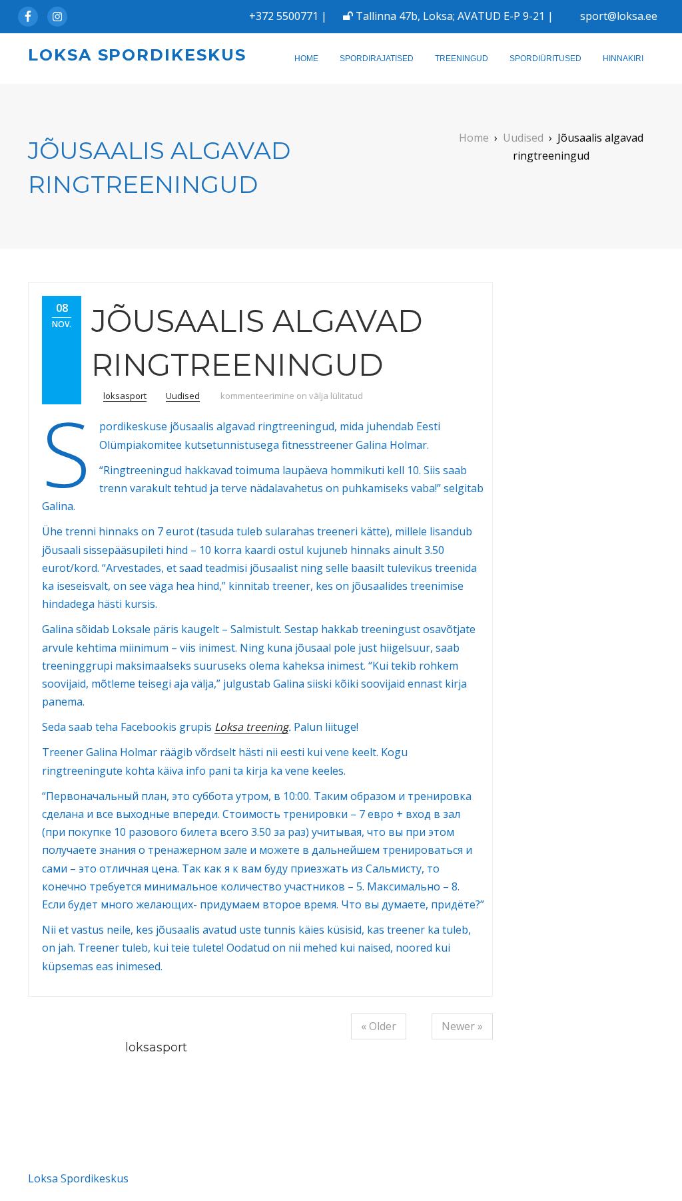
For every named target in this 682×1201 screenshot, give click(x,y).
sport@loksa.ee (618, 16)
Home (306, 58)
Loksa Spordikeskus (137, 55)
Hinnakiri (623, 58)
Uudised (183, 396)
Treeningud (461, 58)
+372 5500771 (283, 16)
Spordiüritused (545, 58)
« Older (378, 1026)
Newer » (462, 1026)
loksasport (125, 396)
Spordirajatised (377, 58)
